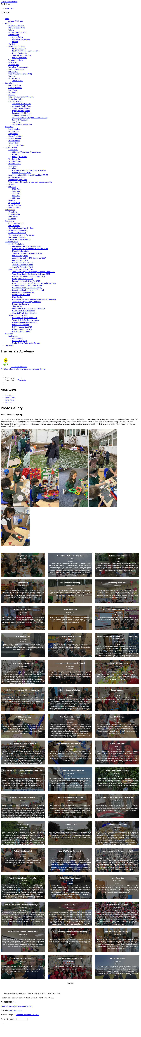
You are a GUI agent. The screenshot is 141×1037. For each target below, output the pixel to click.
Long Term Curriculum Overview (21, 97)
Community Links (11, 242)
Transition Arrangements (18, 67)
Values (11, 30)
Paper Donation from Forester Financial (28, 290)
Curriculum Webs (15, 99)
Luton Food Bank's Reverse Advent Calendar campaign (34, 299)
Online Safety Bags (19, 341)
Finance (11, 200)
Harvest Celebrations (20, 304)
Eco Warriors (13, 131)
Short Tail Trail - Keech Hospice (24, 313)
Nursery (15, 154)
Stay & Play (16, 122)
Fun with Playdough (20, 120)
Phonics (11, 95)
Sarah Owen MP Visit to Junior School (27, 286)
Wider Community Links (18, 316)
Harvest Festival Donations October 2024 (28, 276)
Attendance (13, 168)
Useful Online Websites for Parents (26, 343)
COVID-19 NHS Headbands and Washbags (28, 309)
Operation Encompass (21, 39)
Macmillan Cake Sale (20, 251)
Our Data (12, 187)
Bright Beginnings (19, 49)
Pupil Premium (14, 203)
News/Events (10, 210)
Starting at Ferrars (19, 157)
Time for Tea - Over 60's (21, 56)
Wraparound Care (15, 60)
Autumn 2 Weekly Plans (21, 106)
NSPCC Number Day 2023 (22, 327)
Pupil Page (9, 334)
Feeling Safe (13, 336)
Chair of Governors (16, 224)
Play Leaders (13, 134)
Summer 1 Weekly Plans (21, 113)
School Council (14, 141)
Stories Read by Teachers (22, 125)
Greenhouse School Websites (27, 1015)
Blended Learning (15, 102)
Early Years (12, 90)
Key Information (11, 148)
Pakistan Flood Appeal (21, 332)
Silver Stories (17, 297)
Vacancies (12, 76)
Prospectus (12, 62)
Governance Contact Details (19, 240)
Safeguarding (13, 35)
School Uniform (14, 161)
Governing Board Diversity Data (21, 228)
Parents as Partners (16, 69)
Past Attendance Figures (21, 173)
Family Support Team (16, 46)
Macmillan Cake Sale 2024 (22, 263)
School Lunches (14, 164)
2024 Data (16, 191)
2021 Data (16, 198)
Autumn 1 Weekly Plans (21, 104)
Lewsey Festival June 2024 (22, 279)
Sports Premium (14, 205)
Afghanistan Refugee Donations (24, 322)
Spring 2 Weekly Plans (21, 111)
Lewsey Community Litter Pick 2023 (26, 281)
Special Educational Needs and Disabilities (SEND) (28, 175)
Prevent (15, 42)
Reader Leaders (14, 138)
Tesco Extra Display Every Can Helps (26, 302)
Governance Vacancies (17, 237)
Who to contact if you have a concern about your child (30, 182)
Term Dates (12, 166)
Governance (9, 221)
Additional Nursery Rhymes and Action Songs (30, 118)
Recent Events (14, 214)
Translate (22, 380)
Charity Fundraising (16, 244)
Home (7, 19)
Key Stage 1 (12, 92)
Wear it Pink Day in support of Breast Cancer (30, 249)
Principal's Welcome (16, 26)
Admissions (13, 150)
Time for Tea (17, 306)
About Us (8, 23)
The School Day (14, 159)
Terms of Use (17, 81)
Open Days (12, 212)
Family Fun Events (19, 53)
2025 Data (16, 189)
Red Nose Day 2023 (20, 256)
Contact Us (9, 345)
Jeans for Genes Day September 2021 (27, 253)
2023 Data (16, 194)
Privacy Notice (14, 79)
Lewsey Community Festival (23, 293)
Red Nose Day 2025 (20, 260)
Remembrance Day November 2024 (26, 247)
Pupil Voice (9, 127)
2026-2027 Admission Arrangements (26, 152)
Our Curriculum (14, 85)
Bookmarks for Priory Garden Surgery (27, 288)
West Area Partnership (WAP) (20, 74)
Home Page (9, 8)
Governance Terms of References (21, 235)
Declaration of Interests (17, 230)
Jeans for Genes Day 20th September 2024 (29, 258)
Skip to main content (9, 2)
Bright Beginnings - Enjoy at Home (25, 51)
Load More (70, 983)
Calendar (12, 219)
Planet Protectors (15, 136)
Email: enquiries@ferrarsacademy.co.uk (16, 1006)
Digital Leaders (14, 129)
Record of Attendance (17, 233)
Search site (5, 1019)
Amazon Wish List (15, 21)
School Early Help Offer (17, 180)
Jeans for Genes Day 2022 (22, 265)
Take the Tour (13, 65)
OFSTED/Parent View (16, 177)
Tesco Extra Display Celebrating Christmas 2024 (31, 274)
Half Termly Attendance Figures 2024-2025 (29, 171)
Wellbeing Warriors (16, 145)
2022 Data (16, 196)
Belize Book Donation (20, 325)
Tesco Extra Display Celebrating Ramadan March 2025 (33, 272)
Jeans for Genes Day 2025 (22, 267)
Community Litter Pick (21, 295)
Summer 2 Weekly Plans (21, 115)
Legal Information (15, 1011)
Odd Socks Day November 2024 (24, 318)
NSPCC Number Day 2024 (22, 329)
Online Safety (17, 37)
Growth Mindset (15, 88)
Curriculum (9, 83)
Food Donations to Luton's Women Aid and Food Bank (34, 283)
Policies (11, 184)
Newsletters (13, 217)
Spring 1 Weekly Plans (21, 108)
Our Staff (12, 44)
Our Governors (14, 226)
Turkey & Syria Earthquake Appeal (25, 320)
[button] (10, 12)
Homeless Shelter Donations (23, 311)
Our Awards (13, 72)
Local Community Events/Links (20, 270)
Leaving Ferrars (14, 207)
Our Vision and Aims (16, 28)
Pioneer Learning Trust (17, 33)
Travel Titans (13, 143)
